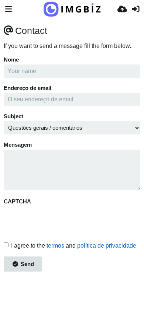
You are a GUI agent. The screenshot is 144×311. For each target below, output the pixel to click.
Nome (11, 60)
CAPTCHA (17, 202)
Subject (13, 116)
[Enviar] (122, 9)
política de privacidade (106, 245)
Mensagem (18, 145)
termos (55, 245)
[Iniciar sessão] (135, 9)
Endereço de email (27, 88)
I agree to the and (73, 245)
